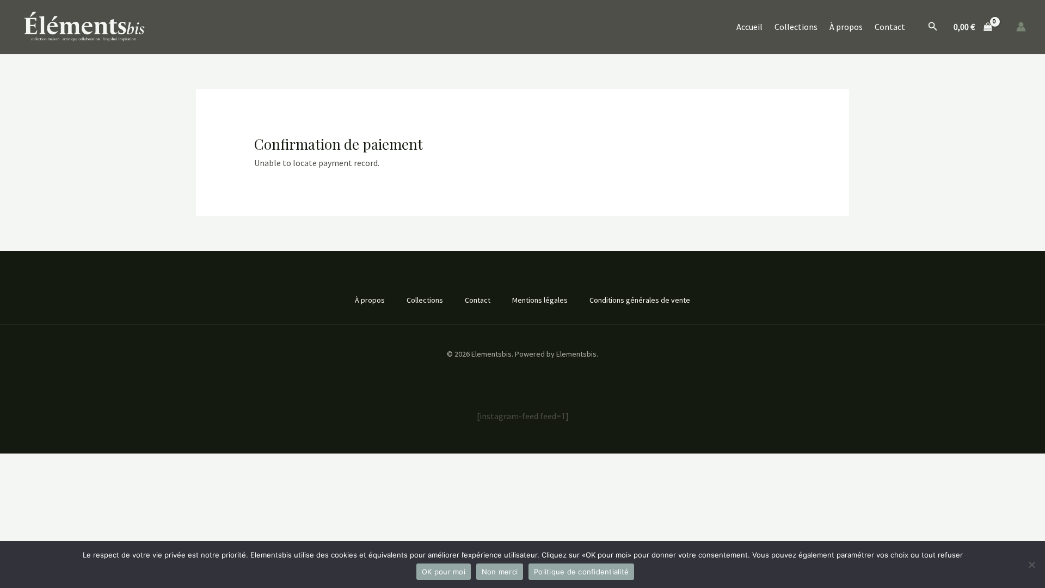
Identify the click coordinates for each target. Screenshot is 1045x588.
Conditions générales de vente (639, 300)
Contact (890, 26)
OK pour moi (443, 571)
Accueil (749, 26)
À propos (846, 26)
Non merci (500, 571)
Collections (795, 26)
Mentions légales (540, 300)
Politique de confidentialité (581, 571)
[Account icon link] (1021, 27)
